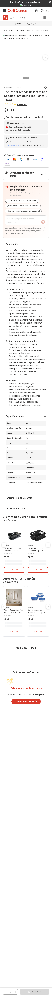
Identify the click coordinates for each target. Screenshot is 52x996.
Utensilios (20, 30)
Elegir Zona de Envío (38, 24)
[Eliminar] (5, 991)
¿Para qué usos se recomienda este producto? (23, 206)
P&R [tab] (33, 647)
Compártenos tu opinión (26, 701)
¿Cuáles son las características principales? (22, 200)
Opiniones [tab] (21, 647)
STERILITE (8, 87)
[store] (37, 10)
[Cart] (47, 10)
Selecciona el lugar (12, 145)
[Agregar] (15, 991)
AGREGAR (14, 570)
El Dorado (21, 24)
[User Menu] (42, 10)
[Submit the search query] (5, 17)
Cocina (10, 30)
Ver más (43, 174)
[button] (45, 57)
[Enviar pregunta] (43, 222)
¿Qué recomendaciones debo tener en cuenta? (23, 211)
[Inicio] (5, 30)
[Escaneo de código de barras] (44, 17)
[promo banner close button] (50, 2)
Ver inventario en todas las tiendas (18, 130)
